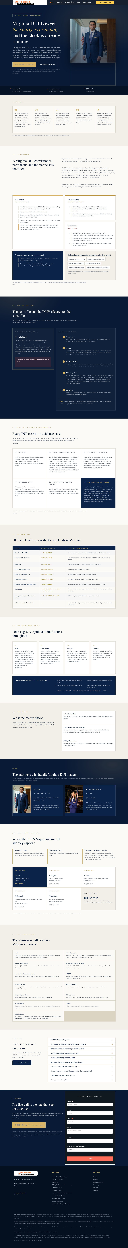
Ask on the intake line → (22, 1063)
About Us (59, 2)
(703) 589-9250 (54, 884)
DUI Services (69, 2)
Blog (78, 2)
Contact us (87, 2)
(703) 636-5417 (19, 884)
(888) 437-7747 (24, 64)
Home (51, 2)
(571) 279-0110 (88, 884)
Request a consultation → (47, 64)
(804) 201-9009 (19, 906)
